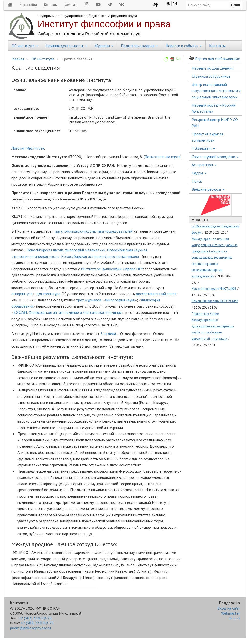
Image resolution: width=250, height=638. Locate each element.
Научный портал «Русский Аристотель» (213, 108)
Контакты (50, 4)
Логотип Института (27, 148)
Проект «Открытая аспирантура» (207, 137)
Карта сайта (28, 4)
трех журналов (88, 300)
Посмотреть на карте (163, 156)
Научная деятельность (65, 45)
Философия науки (120, 300)
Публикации (202, 148)
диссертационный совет (156, 293)
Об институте (24, 45)
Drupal (234, 618)
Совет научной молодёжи (214, 156)
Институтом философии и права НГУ (112, 268)
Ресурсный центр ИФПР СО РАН (215, 122)
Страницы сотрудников (211, 76)
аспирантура (21, 293)
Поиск (197, 181)
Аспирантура (203, 164)
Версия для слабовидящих (217, 58)
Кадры (198, 172)
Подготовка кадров (138, 45)
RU (168, 3)
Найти (235, 5)
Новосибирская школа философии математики (65, 250)
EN (175, 3)
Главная (17, 58)
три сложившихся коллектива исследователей (93, 231)
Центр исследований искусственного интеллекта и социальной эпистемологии (216, 90)
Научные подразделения (212, 68)
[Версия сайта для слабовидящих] (155, 4)
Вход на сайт (228, 608)
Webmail (71, 4)
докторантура (48, 293)
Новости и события (182, 45)
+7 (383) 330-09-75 (35, 618)
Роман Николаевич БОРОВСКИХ (215, 301)
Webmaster (230, 613)
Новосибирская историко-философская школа (100, 256)
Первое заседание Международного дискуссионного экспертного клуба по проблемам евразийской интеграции (213, 326)
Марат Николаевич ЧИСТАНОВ (214, 288)
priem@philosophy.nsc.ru (30, 627)
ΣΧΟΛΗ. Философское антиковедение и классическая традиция (67, 312)
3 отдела (108, 333)
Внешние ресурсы (207, 189)
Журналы (103, 45)
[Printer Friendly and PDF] (172, 59)
